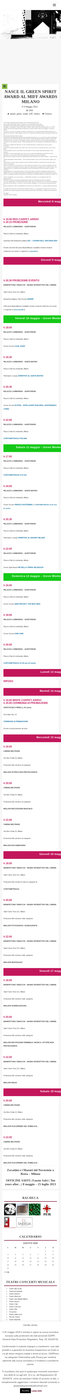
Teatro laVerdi (14, 1294)
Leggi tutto (36, 1391)
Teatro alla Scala (15, 1289)
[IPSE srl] (47, 1209)
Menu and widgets (54, 5)
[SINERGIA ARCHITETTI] (24, 1222)
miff (31, 114)
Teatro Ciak (13, 1304)
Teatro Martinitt (14, 1319)
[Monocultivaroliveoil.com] (35, 1209)
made (25, 114)
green (19, 114)
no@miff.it (33, 251)
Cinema (48, 114)
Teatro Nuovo (14, 1301)
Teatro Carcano (15, 1307)
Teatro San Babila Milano (18, 1299)
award (12, 114)
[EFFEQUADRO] (10, 1222)
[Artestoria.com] (22, 1209)
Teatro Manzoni (15, 1296)
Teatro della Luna (15, 1314)
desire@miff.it (19, 310)
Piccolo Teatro (14, 1317)
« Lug (6, 1272)
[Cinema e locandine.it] (10, 1209)
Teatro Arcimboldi (15, 1291)
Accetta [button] (25, 1391)
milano (37, 114)
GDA (31, 110)
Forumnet (12, 1312)
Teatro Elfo (13, 1309)
